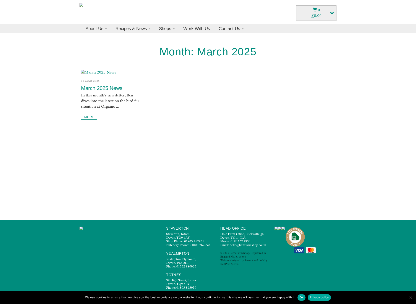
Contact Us (230, 28)
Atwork (248, 260)
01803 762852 (200, 245)
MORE (89, 117)
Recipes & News (131, 28)
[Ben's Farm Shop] (81, 5)
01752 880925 (186, 266)
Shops (165, 28)
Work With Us (196, 28)
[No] (410, 297)
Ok (302, 297)
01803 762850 (240, 241)
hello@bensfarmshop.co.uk (248, 245)
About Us (95, 28)
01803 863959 (186, 288)
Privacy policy (319, 297)
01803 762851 (194, 241)
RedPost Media (229, 264)
